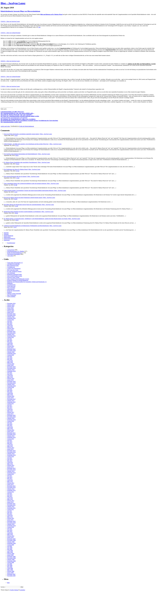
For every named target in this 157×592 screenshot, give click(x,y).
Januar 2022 (10, 330)
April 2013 (10, 480)
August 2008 (10, 562)
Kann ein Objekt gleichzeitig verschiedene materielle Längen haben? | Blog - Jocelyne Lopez (28, 134)
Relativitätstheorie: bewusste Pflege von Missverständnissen (20, 11)
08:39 (15, 199)
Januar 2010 (10, 537)
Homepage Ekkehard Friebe (14, 274)
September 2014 (11, 455)
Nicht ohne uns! (11, 286)
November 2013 (11, 469)
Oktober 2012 (10, 489)
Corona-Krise (10, 250)
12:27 (15, 227)
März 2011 (10, 517)
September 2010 (11, 525)
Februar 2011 (10, 518)
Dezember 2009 (11, 539)
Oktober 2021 (10, 334)
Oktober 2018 (10, 384)
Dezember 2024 (11, 303)
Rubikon (9, 292)
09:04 (16, 213)
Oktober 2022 (10, 316)
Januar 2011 (10, 519)
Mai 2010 (9, 531)
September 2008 (11, 561)
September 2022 (11, 318)
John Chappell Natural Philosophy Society (18, 279)
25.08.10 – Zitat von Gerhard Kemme (10, 32)
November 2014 (11, 452)
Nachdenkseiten (11, 284)
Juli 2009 (9, 546)
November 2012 (11, 487)
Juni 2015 (9, 441)
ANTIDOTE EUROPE (13, 264)
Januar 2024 (10, 308)
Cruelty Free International (13, 268)
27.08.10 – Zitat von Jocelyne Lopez (10, 86)
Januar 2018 (10, 397)
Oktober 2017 (10, 400)
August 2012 (10, 492)
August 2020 (10, 355)
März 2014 (10, 464)
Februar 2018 (10, 396)
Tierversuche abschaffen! (13, 254)
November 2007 (11, 575)
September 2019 (11, 371)
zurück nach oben (5, 126)
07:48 (15, 185)
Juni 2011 (9, 512)
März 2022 (10, 327)
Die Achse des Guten (12, 270)
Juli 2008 (9, 564)
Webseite (6, 234)
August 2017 (10, 403)
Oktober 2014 (10, 453)
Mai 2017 (9, 408)
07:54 (17, 171)
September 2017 (11, 402)
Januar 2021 (10, 347)
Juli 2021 (9, 338)
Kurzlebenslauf (11, 243)
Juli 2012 (9, 493)
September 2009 (11, 543)
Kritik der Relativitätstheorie (26, 126)
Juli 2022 (9, 321)
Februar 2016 (10, 430)
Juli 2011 (9, 511)
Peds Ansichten (11, 287)
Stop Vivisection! (11, 295)
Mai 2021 (9, 341)
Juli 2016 (9, 422)
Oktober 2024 (10, 305)
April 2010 (10, 533)
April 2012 (10, 497)
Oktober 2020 (10, 352)
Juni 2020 (9, 358)
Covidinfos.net (11, 267)
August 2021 (10, 337)
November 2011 (11, 505)
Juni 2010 (9, 530)
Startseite (6, 232)
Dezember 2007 (11, 574)
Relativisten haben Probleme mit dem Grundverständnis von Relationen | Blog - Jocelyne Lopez (28, 211)
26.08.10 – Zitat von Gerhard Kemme (10, 76)
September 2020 (11, 353)
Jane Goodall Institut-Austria (14, 276)
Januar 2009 (10, 555)
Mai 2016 (9, 425)
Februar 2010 (10, 536)
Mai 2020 (9, 359)
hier (39, 27)
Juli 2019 (9, 372)
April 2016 (10, 427)
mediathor (22, 590)
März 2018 (10, 394)
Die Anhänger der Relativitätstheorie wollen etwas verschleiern (18, 119)
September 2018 (11, 386)
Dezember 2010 (11, 521)
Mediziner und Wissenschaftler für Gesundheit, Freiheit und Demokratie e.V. (27, 281)
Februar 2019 (10, 378)
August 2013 (10, 474)
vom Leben (10, 255)
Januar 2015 (10, 449)
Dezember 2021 (11, 331)
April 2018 (10, 393)
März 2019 (10, 377)
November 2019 (11, 368)
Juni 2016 (9, 424)
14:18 (15, 135)
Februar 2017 (10, 412)
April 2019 (10, 375)
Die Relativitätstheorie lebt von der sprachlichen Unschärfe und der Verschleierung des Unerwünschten (29, 120)
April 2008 (10, 568)
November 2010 (11, 522)
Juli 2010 (9, 528)
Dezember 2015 (11, 433)
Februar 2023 (10, 310)
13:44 (17, 178)
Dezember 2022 (11, 313)
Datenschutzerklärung (9, 238)
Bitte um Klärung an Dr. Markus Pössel (51, 14)
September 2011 (11, 508)
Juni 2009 (9, 547)
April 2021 (10, 343)
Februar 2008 (10, 571)
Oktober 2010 (10, 524)
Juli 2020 (9, 356)
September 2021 (11, 336)
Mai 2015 (9, 443)
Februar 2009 (10, 553)
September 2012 (11, 490)
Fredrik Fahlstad (14, 590)
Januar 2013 (10, 484)
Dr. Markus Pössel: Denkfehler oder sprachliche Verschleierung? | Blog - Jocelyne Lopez (27, 162)
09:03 (17, 155)
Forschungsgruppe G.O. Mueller (15, 251)
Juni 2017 (9, 406)
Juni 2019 (9, 374)
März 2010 (10, 534)
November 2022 (11, 315)
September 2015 (11, 437)
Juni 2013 (9, 477)
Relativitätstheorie (8, 235)
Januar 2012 (10, 502)
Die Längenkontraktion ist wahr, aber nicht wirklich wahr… (17, 113)
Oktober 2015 (10, 436)
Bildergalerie (7, 237)
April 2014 (10, 462)
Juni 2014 (9, 459)
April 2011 (10, 515)
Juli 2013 (9, 475)
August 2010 (10, 527)
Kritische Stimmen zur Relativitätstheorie (17, 280)
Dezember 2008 (11, 556)
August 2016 (10, 421)
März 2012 (10, 499)
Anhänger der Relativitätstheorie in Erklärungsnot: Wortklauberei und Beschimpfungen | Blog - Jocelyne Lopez (32, 225)
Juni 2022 (9, 322)
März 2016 (10, 428)
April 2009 (10, 550)
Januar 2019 (10, 380)
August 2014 (10, 456)
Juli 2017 (9, 405)
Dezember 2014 (11, 450)
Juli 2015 (9, 440)
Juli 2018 (9, 388)
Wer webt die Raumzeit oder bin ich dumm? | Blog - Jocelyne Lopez (21, 176)
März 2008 (10, 569)
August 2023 (10, 309)
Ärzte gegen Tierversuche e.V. (15, 262)
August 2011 (10, 509)
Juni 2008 (9, 565)
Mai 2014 (9, 461)
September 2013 (11, 472)
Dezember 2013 (11, 468)
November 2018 (11, 383)
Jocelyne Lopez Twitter (13, 277)
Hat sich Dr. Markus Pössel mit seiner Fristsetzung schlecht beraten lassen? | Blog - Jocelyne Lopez (29, 197)
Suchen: (3, 587)
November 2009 (11, 540)
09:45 (17, 220)
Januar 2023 (10, 312)
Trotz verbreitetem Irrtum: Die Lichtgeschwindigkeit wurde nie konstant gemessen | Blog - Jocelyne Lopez (31, 183)
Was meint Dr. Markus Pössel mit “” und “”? (16, 114)
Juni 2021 (9, 340)
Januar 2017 (10, 414)
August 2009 (10, 544)
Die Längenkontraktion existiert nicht (11, 122)
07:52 (17, 145)
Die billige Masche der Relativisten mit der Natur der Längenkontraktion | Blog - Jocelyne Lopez (29, 204)
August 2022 (10, 319)
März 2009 (10, 552)
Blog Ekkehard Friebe (13, 265)
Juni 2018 (9, 390)
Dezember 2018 (11, 381)
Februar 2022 (10, 328)
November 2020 (11, 350)
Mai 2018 (9, 391)
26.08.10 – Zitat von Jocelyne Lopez (10, 61)
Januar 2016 (10, 431)
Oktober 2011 (10, 506)
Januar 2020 (10, 365)
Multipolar (10, 283)
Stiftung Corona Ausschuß (14, 293)
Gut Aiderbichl (11, 273)
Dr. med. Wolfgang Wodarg (14, 271)
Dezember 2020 (11, 349)
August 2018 (10, 387)
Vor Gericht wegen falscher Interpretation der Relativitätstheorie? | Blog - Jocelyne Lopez (27, 154)
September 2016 (11, 419)
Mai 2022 (9, 324)
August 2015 (10, 439)
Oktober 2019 (10, 369)
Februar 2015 (10, 447)
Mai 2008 (9, 567)
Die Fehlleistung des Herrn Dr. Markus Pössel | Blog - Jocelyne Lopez (22, 169)
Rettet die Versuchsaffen (13, 290)
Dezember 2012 (11, 486)
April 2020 (10, 361)
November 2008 (11, 558)
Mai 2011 (9, 514)
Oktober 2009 (10, 542)
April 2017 (10, 409)
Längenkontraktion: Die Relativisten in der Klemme (14, 117)
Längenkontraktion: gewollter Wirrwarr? (12, 111)
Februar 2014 (10, 465)
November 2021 (11, 333)
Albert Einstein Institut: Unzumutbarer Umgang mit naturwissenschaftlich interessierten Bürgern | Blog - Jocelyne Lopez (35, 190)
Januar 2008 (10, 572)
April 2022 (10, 325)
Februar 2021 (10, 346)
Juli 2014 (9, 458)
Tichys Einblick (11, 296)
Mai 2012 (9, 496)
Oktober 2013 (10, 471)
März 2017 (10, 411)
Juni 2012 (9, 494)
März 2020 (10, 362)
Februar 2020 (10, 363)
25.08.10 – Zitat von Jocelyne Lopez (10, 21)
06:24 (17, 164)
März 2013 (10, 481)
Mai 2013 (9, 478)
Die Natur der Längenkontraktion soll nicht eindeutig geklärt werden (20, 116)
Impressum (7, 240)
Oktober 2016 (10, 418)
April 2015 (10, 444)
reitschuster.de (10, 289)
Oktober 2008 (10, 559)
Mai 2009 (9, 549)
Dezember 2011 (11, 503)
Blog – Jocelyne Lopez (13, 3)
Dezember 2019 (11, 366)
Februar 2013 (10, 483)
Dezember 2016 (11, 415)
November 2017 (11, 399)
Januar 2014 (10, 466)
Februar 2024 (10, 306)
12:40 (16, 206)
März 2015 (10, 446)
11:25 (15, 192)
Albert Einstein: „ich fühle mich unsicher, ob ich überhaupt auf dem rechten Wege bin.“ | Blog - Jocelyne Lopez (32, 144)
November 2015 (11, 434)
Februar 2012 (10, 500)
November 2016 (11, 416)
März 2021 (10, 344)
